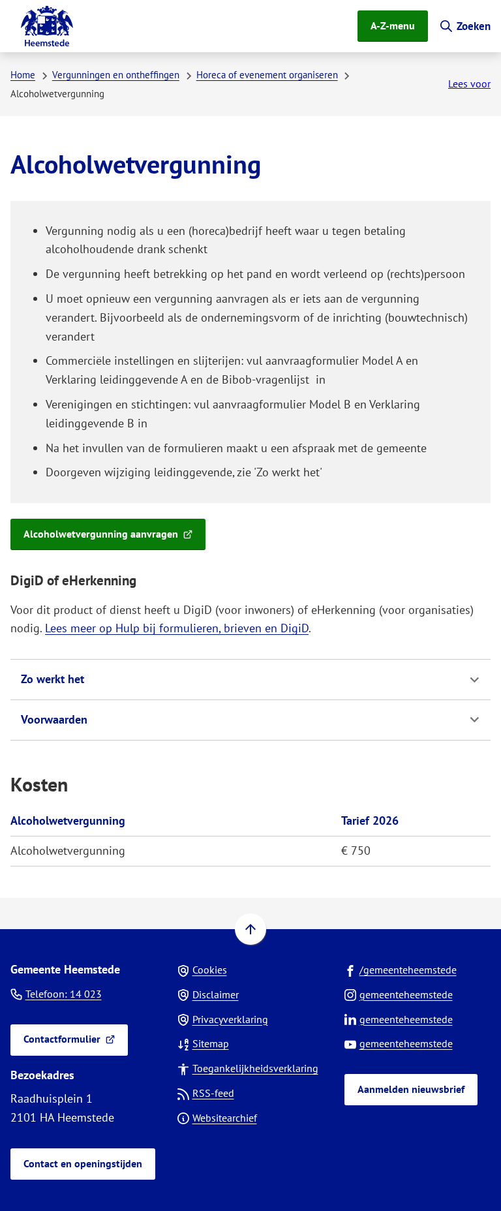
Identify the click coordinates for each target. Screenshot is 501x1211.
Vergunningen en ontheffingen (115, 75)
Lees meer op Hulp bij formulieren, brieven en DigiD (177, 628)
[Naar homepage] (47, 26)
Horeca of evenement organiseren (267, 75)
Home (22, 75)
